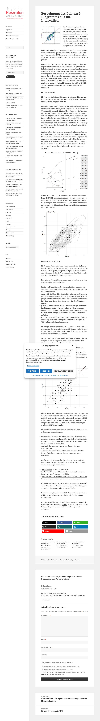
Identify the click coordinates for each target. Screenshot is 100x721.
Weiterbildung (10, 236)
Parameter (9, 218)
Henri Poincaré (67, 64)
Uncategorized (10, 233)
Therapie (8, 230)
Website (44, 655)
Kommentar (45, 615)
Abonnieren (10, 77)
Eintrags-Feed (9, 261)
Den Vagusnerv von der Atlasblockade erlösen (14, 94)
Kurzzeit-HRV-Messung (49, 198)
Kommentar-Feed (10, 264)
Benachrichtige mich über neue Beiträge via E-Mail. (58, 669)
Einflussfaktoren (10, 206)
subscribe (44, 674)
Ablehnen (46, 371)
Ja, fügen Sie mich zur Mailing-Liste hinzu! (57, 662)
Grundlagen (9, 209)
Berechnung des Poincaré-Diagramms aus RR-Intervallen (14, 175)
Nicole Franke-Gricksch (58, 560)
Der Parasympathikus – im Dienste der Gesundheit (13, 142)
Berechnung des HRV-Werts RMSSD (63, 543)
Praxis (7, 221)
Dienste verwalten (33, 366)
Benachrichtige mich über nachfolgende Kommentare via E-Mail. (62, 666)
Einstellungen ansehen (63, 371)
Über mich (9, 27)
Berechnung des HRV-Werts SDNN (14, 180)
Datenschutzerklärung (51, 375)
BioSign (64, 504)
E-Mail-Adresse (47, 647)
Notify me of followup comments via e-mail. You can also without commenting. (63, 673)
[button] (73, 346)
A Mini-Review (47, 469)
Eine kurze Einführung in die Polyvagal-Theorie (14, 119)
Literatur (8, 212)
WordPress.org (10, 267)
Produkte (8, 224)
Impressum (64, 375)
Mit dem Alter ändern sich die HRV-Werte (14, 185)
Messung (8, 215)
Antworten (46, 600)
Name (43, 640)
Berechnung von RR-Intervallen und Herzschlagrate (48, 543)
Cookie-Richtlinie (38, 375)
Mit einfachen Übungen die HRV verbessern (13, 128)
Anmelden (9, 258)
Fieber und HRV (10, 102)
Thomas (8, 184)
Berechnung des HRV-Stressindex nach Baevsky (14, 106)
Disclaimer (9, 33)
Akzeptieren (32, 371)
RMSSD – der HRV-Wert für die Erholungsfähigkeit (14, 147)
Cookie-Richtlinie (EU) (12, 39)
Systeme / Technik (11, 227)
